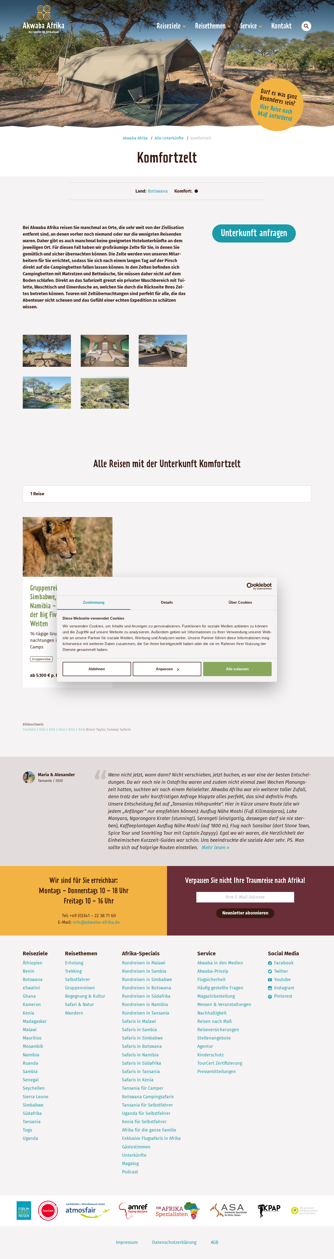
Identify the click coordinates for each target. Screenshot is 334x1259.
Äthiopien (33, 963)
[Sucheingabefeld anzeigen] (306, 26)
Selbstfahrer (77, 979)
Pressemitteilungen (216, 1071)
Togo (27, 1130)
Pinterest (282, 996)
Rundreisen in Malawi (143, 963)
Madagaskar (35, 1021)
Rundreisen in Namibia (145, 1004)
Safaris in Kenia (138, 1080)
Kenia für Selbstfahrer (144, 1121)
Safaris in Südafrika (141, 1063)
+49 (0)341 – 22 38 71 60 (93, 915)
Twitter (280, 971)
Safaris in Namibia (140, 1055)
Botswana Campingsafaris (148, 1096)
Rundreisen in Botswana (146, 988)
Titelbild (29, 730)
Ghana (29, 996)
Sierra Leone (35, 1096)
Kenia (28, 1013)
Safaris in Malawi (139, 1021)
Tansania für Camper (142, 1088)
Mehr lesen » (215, 847)
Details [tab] (167, 602)
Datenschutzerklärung (174, 1242)
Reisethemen (210, 26)
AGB (214, 1242)
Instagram (283, 988)
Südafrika (32, 1113)
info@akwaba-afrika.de (96, 922)
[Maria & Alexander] (29, 777)
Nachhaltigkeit (212, 1013)
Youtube (282, 979)
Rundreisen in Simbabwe (147, 979)
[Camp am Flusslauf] (47, 392)
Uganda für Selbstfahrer (146, 1113)
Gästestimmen (136, 1147)
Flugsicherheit (211, 979)
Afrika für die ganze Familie (149, 1130)
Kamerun (32, 1004)
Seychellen (34, 1088)
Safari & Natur (79, 1004)
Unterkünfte (134, 1155)
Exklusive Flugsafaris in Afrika (151, 1138)
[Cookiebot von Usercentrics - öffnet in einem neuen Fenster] (250, 586)
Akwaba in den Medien (220, 963)
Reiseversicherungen (218, 1029)
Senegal (31, 1080)
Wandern (74, 1013)
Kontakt (281, 26)
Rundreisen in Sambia (144, 971)
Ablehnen (97, 669)
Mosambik (33, 1046)
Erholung (74, 963)
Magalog (130, 1163)
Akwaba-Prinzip (212, 971)
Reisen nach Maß (214, 1021)
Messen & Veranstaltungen (224, 1004)
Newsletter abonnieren (245, 913)
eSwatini (31, 988)
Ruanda (30, 1063)
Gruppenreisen (80, 988)
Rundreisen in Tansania (145, 1013)
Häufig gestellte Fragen (220, 988)
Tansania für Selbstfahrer (147, 1105)
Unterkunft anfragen (254, 233)
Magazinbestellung (216, 996)
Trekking (73, 971)
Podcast (130, 1172)
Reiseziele (168, 26)
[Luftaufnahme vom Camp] (105, 392)
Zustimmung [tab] (94, 602)
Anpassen (164, 669)
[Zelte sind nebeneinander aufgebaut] (163, 350)
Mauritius (32, 1038)
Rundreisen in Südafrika (146, 996)
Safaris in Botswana (142, 1046)
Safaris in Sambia (139, 1029)
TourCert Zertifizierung (219, 1063)
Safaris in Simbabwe (142, 1038)
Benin (28, 971)
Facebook (283, 963)
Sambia (30, 1071)
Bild (42, 730)
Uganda (30, 1138)
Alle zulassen (237, 669)
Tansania (45, 781)
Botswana (158, 191)
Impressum (127, 1242)
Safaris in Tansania (141, 1071)
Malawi (30, 1029)
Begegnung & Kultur (85, 996)
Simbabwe (33, 1105)
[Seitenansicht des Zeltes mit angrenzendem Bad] (47, 350)
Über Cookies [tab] (240, 602)
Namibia (31, 1055)
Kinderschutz (210, 1055)
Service (248, 26)
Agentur (205, 1046)
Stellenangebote (214, 1038)
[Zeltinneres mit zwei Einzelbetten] (105, 350)
